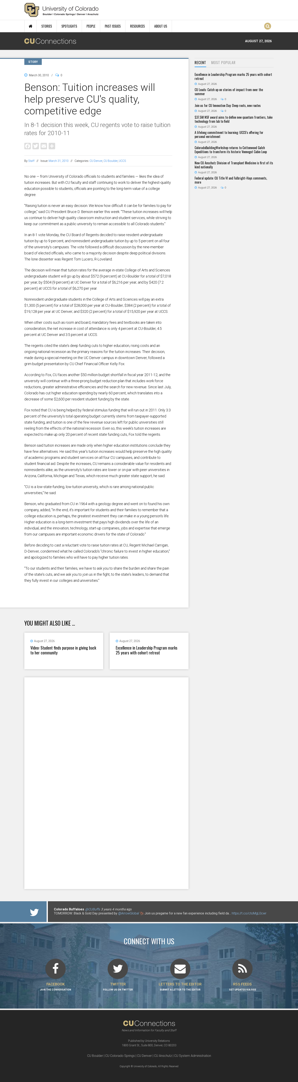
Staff (31, 160)
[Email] (44, 145)
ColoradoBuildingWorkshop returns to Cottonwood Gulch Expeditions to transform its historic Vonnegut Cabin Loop (231, 149)
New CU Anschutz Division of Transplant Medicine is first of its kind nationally (234, 164)
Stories (46, 26)
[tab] (200, 62)
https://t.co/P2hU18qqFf (71, 917)
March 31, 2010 (59, 160)
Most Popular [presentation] (223, 62)
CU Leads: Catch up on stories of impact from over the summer (229, 91)
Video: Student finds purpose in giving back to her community (63, 650)
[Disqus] (106, 730)
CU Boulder (111, 160)
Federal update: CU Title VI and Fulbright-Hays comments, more (231, 180)
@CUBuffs (92, 909)
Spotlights (69, 26)
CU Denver (96, 160)
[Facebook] (27, 145)
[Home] (61, 9)
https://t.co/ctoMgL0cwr (249, 913)
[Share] (52, 145)
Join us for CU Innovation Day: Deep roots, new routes (228, 105)
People (91, 26)
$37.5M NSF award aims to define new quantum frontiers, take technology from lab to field (233, 119)
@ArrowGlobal (128, 913)
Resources (137, 26)
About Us (160, 26)
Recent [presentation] (200, 62)
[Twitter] (35, 145)
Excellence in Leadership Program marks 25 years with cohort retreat (146, 650)
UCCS (122, 160)
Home (30, 26)
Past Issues (113, 26)
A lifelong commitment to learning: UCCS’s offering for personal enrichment (229, 134)
